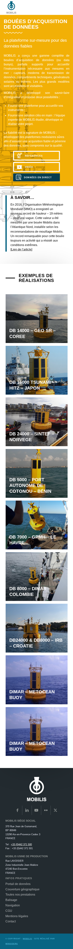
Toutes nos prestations (20, 894)
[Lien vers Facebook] (17, 810)
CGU (8, 910)
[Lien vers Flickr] (46, 810)
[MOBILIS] (30, 7)
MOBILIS (27, 939)
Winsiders (11, 944)
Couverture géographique (22, 889)
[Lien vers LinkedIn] (27, 810)
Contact (10, 921)
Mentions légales (16, 916)
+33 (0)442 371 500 (21, 844)
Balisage (11, 900)
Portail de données (18, 883)
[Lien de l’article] (21, 249)
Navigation (12, 905)
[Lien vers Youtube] (36, 810)
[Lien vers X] (55, 810)
